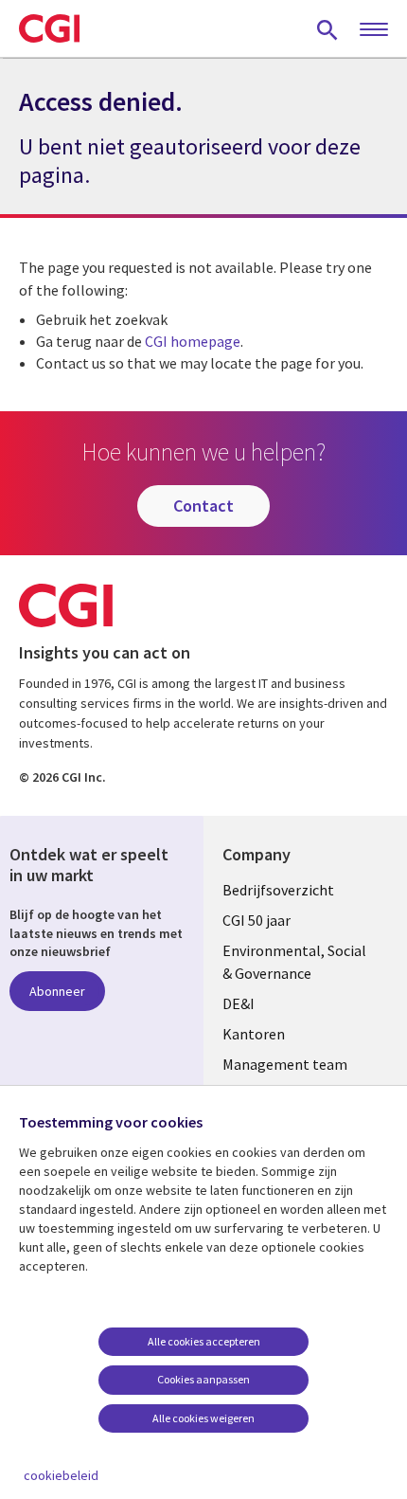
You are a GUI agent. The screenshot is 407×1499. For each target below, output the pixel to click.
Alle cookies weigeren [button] (203, 1418)
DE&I (238, 1003)
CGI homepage (192, 341)
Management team (284, 1064)
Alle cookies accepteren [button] (204, 1341)
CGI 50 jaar (256, 920)
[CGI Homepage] (49, 28)
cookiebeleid (61, 1475)
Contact (203, 505)
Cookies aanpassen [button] (203, 1379)
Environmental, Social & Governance (294, 962)
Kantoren (253, 1033)
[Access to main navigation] (374, 30)
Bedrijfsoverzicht (278, 889)
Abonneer (57, 991)
